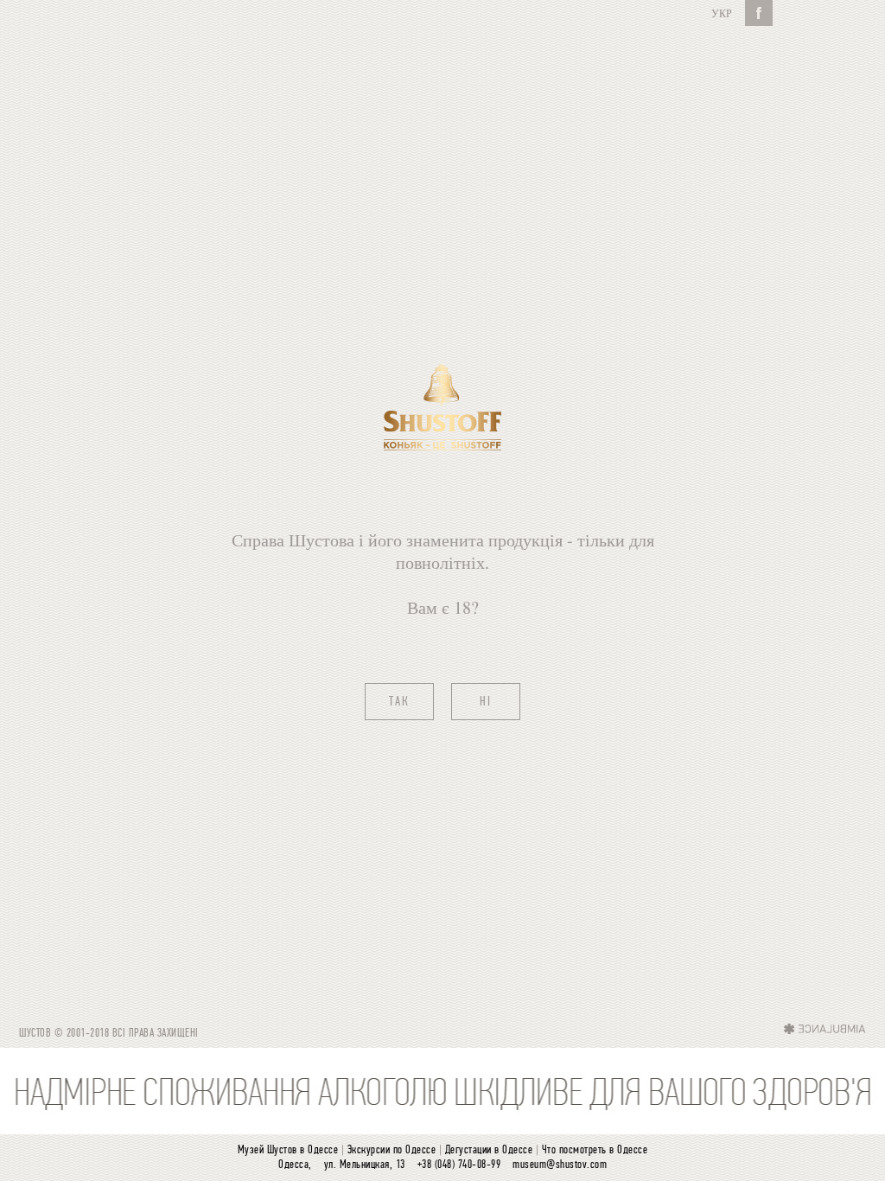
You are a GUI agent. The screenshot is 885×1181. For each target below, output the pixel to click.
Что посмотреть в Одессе (595, 1150)
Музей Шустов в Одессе (288, 1150)
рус (721, 13)
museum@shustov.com (560, 1165)
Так (399, 702)
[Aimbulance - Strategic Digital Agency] (825, 1028)
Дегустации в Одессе (489, 1150)
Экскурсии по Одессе (391, 1150)
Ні (486, 702)
